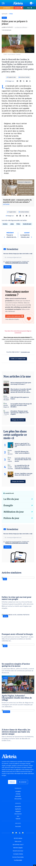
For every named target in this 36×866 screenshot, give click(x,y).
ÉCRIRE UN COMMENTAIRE (18, 359)
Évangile (8, 505)
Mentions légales (18, 847)
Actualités (18, 791)
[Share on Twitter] (23, 81)
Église (5, 646)
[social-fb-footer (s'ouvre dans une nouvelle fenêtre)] (16, 833)
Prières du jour (11, 518)
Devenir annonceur (18, 851)
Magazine (18, 811)
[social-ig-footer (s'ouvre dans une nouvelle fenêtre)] (23, 833)
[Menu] (6, 3)
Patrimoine (6, 711)
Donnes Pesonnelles (18, 857)
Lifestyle (18, 794)
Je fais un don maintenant (13, 316)
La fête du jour (11, 499)
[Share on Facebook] (17, 81)
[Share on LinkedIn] (20, 81)
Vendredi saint (27, 224)
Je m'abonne (6, 8)
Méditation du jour (13, 511)
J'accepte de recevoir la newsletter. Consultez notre (17, 262)
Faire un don (18, 841)
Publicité (18, 818)
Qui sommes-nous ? (18, 844)
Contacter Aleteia (18, 854)
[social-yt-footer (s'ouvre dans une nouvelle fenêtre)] (13, 833)
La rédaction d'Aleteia (21, 27)
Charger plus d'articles (18, 420)
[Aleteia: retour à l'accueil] (18, 3)
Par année (18, 826)
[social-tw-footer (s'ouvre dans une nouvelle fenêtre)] (19, 833)
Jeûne (12, 224)
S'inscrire (7, 267)
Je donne (17, 8)
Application (18, 809)
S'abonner (12, 782)
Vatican (5, 616)
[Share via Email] (27, 81)
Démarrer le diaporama (24, 182)
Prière (11, 14)
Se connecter (22, 782)
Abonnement (18, 814)
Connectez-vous (25, 352)
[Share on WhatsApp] (30, 81)
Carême (5, 224)
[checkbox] (4, 261)
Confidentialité (18, 860)
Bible (4, 579)
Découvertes (18, 799)
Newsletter (18, 806)
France (5, 678)
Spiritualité (4, 14)
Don (18, 816)
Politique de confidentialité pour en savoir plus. (16, 263)
